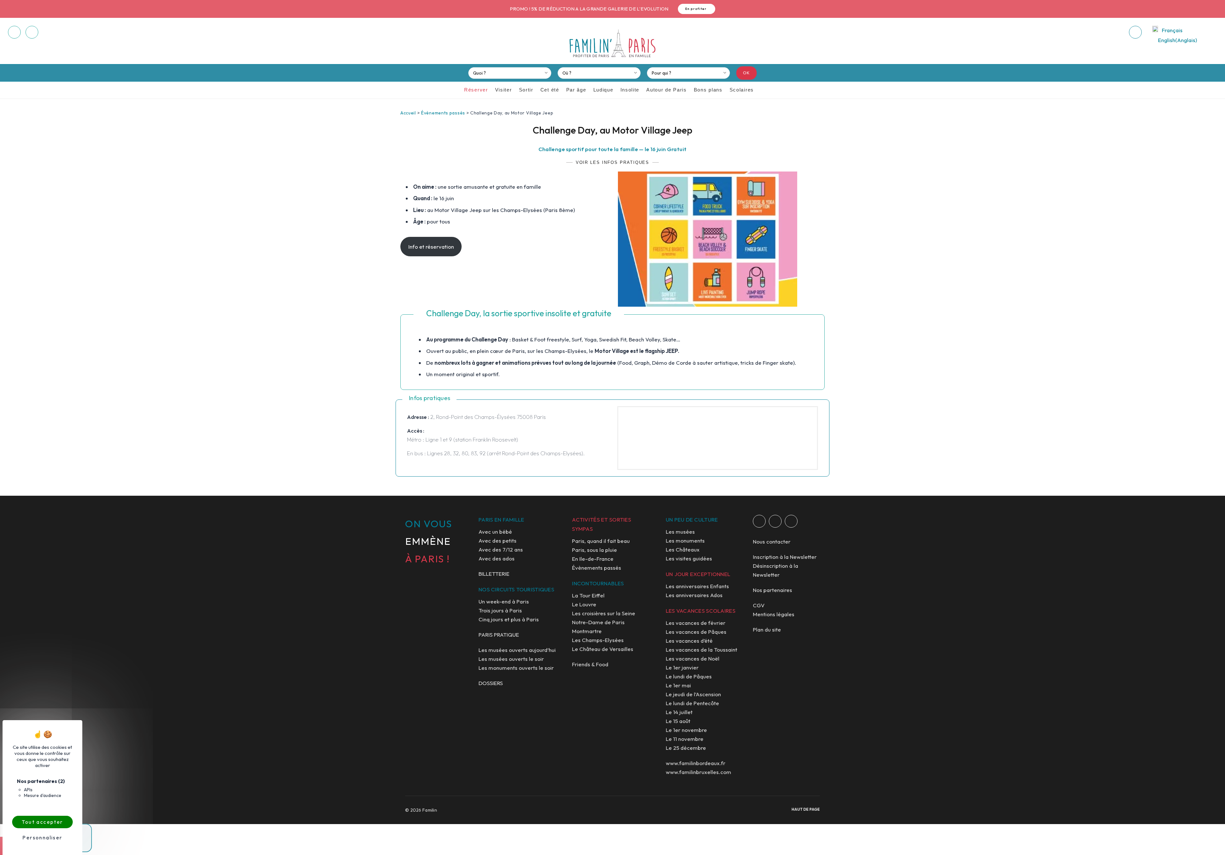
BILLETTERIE (494, 573)
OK (746, 72)
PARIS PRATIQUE (499, 634)
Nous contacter (772, 541)
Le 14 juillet (679, 712)
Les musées (680, 531)
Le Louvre (584, 604)
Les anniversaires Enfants (697, 586)
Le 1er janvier (682, 667)
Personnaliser (42, 837)
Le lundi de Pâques (689, 676)
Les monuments (685, 540)
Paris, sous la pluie (594, 549)
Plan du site (767, 629)
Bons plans (708, 89)
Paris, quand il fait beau (601, 540)
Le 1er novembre (686, 730)
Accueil (408, 113)
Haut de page (805, 809)
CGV (759, 605)
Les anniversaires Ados (694, 595)
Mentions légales (773, 614)
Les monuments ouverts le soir (516, 667)
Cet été (549, 89)
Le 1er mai (678, 685)
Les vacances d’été (689, 640)
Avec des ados (497, 558)
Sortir (526, 89)
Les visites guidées (689, 558)
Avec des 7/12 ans (501, 549)
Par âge (576, 89)
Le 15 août (678, 721)
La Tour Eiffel (588, 595)
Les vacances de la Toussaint (701, 649)
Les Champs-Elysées (598, 640)
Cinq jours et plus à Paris (509, 619)
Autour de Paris (666, 89)
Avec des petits (497, 540)
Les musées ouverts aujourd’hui (517, 650)
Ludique (603, 89)
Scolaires (742, 89)
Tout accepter (42, 822)
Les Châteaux (683, 549)
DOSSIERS (491, 683)
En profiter (696, 9)
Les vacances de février (695, 622)
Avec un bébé (495, 531)
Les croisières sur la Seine (603, 613)
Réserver (476, 89)
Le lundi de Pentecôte (692, 703)
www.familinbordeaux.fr (695, 763)
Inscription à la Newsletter (785, 556)
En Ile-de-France (592, 558)
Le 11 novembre (684, 738)
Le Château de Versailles (602, 649)
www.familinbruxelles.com (698, 772)
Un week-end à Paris (504, 601)
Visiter (503, 89)
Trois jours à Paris (500, 610)
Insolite (630, 89)
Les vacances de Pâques (696, 631)
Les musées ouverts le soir (511, 658)
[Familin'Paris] (612, 43)
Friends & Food (590, 664)
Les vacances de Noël (692, 658)
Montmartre (587, 631)
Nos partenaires (772, 590)
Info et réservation (431, 246)
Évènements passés (443, 113)
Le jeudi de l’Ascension (693, 694)
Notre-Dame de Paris (598, 622)
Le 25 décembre (686, 747)
